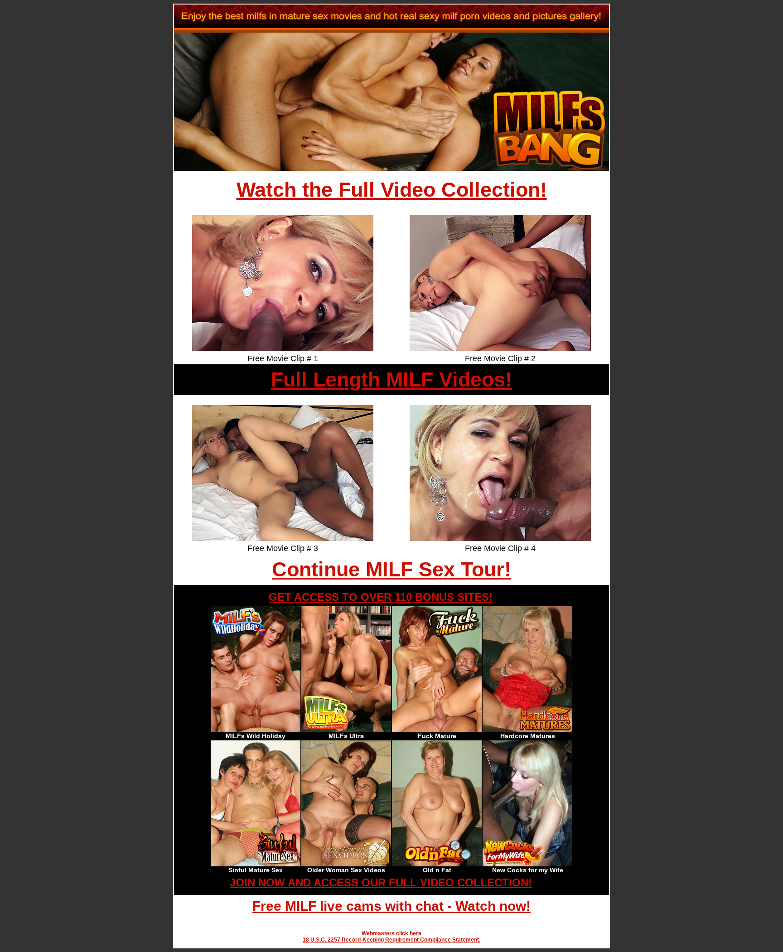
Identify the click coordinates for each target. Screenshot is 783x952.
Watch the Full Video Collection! (392, 189)
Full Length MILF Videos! (391, 379)
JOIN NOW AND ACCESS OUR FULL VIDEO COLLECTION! (381, 882)
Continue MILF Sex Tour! (391, 569)
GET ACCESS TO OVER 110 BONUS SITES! (381, 597)
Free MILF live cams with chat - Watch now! (391, 906)
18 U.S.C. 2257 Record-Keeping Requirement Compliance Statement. (391, 940)
